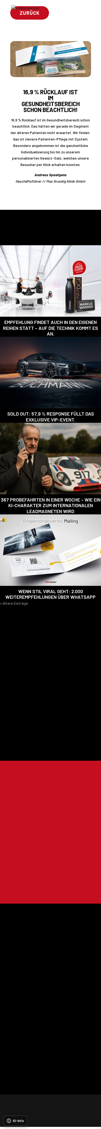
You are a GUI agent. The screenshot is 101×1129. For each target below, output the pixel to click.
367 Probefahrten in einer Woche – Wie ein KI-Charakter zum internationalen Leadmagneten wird (50, 505)
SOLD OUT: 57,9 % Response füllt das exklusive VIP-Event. (50, 417)
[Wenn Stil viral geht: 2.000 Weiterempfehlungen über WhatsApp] (50, 550)
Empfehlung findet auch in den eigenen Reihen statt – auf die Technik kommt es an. (50, 328)
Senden (70, 885)
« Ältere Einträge (14, 603)
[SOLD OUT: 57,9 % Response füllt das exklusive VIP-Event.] (50, 372)
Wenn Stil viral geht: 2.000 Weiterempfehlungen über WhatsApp (50, 594)
